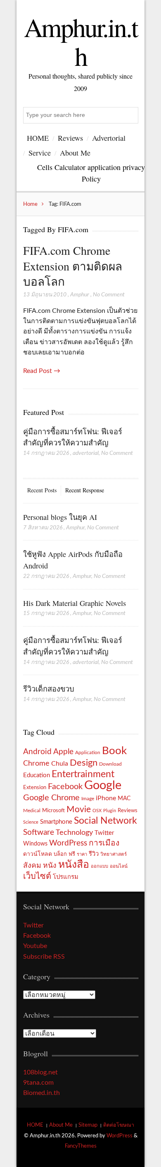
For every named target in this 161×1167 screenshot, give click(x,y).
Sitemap (87, 1125)
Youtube (35, 946)
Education (36, 775)
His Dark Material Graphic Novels (74, 603)
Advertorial (108, 138)
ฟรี (72, 854)
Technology (74, 832)
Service (39, 153)
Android (37, 752)
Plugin (109, 810)
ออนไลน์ (119, 866)
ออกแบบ (99, 866)
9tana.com (38, 1082)
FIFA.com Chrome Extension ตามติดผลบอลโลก (72, 265)
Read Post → (41, 371)
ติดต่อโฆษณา (118, 1125)
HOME (38, 138)
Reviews (70, 138)
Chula (59, 763)
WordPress (68, 843)
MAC (124, 798)
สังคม (32, 865)
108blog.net (40, 1072)
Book (114, 750)
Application (87, 752)
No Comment (109, 295)
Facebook (65, 787)
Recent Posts (42, 490)
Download (110, 764)
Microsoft (53, 810)
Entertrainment (83, 774)
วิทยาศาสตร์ (113, 854)
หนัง (50, 865)
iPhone (106, 798)
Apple (63, 752)
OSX (97, 810)
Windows (35, 844)
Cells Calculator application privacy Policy (91, 172)
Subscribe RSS (44, 956)
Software (38, 832)
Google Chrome (51, 798)
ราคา (82, 854)
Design (83, 762)
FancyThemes (81, 1146)
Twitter (104, 833)
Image (87, 798)
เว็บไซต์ (37, 876)
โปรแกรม (65, 877)
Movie (78, 809)
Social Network (105, 821)
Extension (34, 787)
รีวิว (94, 854)
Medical (31, 810)
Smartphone (56, 822)
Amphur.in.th (80, 41)
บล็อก (60, 854)
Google (102, 785)
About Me (75, 153)
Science (30, 822)
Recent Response (84, 490)
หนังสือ (73, 865)
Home (30, 204)
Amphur (79, 295)
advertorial (86, 453)
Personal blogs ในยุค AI (60, 517)
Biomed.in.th (41, 1093)
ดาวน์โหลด (37, 854)
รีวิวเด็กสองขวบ (48, 689)
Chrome (36, 763)
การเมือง (104, 843)
